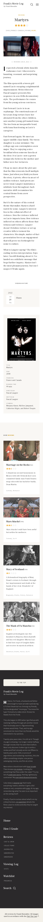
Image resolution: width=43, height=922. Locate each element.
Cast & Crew (9, 842)
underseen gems (14, 775)
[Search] (31, 4)
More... (34, 30)
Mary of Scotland (17, 569)
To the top (21, 683)
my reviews (18, 769)
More (8, 435)
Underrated (9, 853)
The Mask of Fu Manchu (20, 626)
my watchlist (21, 802)
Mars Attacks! (15, 521)
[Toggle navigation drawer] (37, 4)
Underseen (8, 857)
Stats (6, 869)
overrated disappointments (26, 777)
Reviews (21, 15)
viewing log (17, 783)
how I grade (31, 766)
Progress (8, 881)
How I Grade (10, 829)
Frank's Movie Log (13, 3)
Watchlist (8, 876)
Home (6, 820)
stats (28, 788)
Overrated (8, 849)
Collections (9, 845)
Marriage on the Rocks (19, 465)
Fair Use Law (32, 916)
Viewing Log (10, 864)
